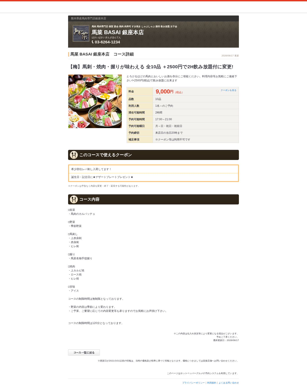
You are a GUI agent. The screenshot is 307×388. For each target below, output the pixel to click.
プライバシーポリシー (193, 382)
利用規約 (211, 382)
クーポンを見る (228, 90)
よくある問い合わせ (229, 382)
